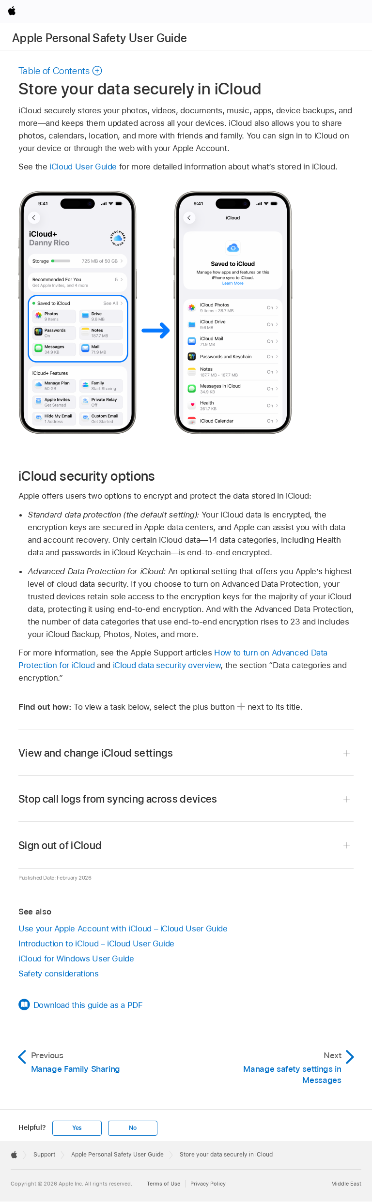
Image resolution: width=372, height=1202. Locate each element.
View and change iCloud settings (95, 752)
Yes (77, 1128)
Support (44, 1154)
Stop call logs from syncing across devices (117, 798)
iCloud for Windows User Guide (76, 958)
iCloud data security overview (167, 665)
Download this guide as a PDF (88, 1005)
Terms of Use (163, 1183)
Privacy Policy (208, 1183)
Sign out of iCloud (60, 845)
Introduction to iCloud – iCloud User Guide (96, 943)
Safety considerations (58, 973)
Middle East (346, 1183)
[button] (60, 70)
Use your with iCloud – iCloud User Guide (123, 928)
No (133, 1128)
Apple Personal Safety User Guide (99, 38)
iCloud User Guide (83, 166)
